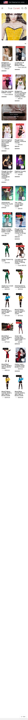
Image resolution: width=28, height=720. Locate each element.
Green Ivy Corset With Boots (7, 286)
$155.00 (7, 289)
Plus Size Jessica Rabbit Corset (7, 92)
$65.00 (7, 149)
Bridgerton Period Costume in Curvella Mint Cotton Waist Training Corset (20, 94)
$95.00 (20, 99)
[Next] (26, 2)
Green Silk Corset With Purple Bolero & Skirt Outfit (20, 338)
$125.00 (20, 289)
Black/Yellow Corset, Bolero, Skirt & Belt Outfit (20, 312)
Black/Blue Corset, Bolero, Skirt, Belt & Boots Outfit (20, 394)
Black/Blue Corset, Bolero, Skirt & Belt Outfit (7, 312)
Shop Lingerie (14, 114)
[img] (4, 70)
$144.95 (7, 263)
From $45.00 (22, 67)
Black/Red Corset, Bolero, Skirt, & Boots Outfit (7, 366)
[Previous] (2, 2)
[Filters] (25, 43)
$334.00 (7, 397)
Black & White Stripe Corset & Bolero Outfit (7, 230)
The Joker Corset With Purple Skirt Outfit (19, 205)
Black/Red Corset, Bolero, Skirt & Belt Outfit (7, 338)
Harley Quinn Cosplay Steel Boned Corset (19, 365)
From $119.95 (9, 94)
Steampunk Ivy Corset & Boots (20, 286)
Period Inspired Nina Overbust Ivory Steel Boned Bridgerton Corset (7, 143)
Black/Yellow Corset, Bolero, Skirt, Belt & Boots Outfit (7, 394)
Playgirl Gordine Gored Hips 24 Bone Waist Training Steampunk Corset (7, 174)
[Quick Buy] (9, 58)
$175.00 (7, 316)
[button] (22, 8)
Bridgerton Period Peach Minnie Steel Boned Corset (6, 65)
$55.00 (7, 69)
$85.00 (7, 180)
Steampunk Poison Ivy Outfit (7, 203)
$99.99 (20, 175)
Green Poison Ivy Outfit (7, 260)
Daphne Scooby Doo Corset (20, 172)
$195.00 (7, 370)
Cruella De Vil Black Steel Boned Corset (19, 64)
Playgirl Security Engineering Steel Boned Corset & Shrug (20, 231)
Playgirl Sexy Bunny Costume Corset (20, 141)
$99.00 (20, 209)
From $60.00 (22, 265)
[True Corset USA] (14, 8)
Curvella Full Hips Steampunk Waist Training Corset (20, 261)
